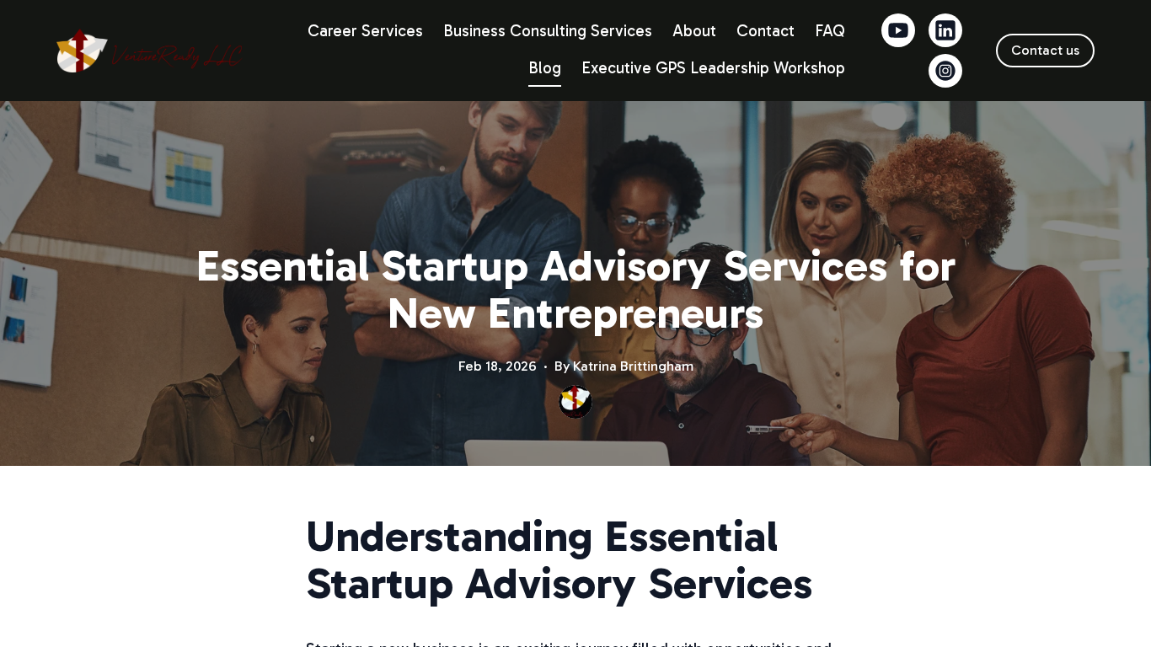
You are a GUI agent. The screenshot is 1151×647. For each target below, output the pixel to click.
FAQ (830, 30)
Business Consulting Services (547, 30)
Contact (765, 30)
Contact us (1045, 50)
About (694, 30)
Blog (544, 68)
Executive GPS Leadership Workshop (713, 68)
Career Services (365, 30)
